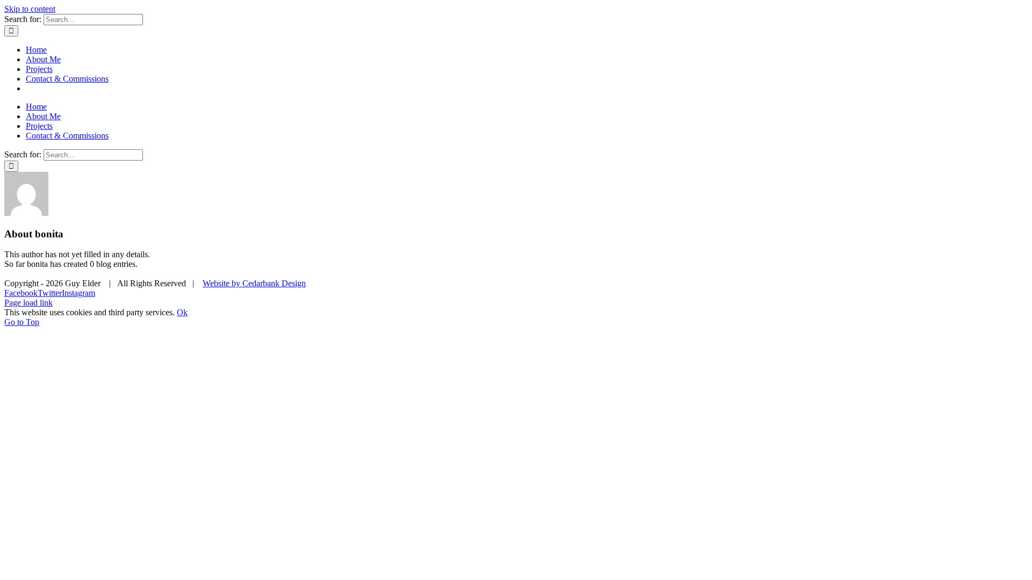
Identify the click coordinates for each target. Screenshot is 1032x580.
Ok (182, 312)
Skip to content (29, 8)
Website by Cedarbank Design (254, 283)
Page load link (28, 302)
